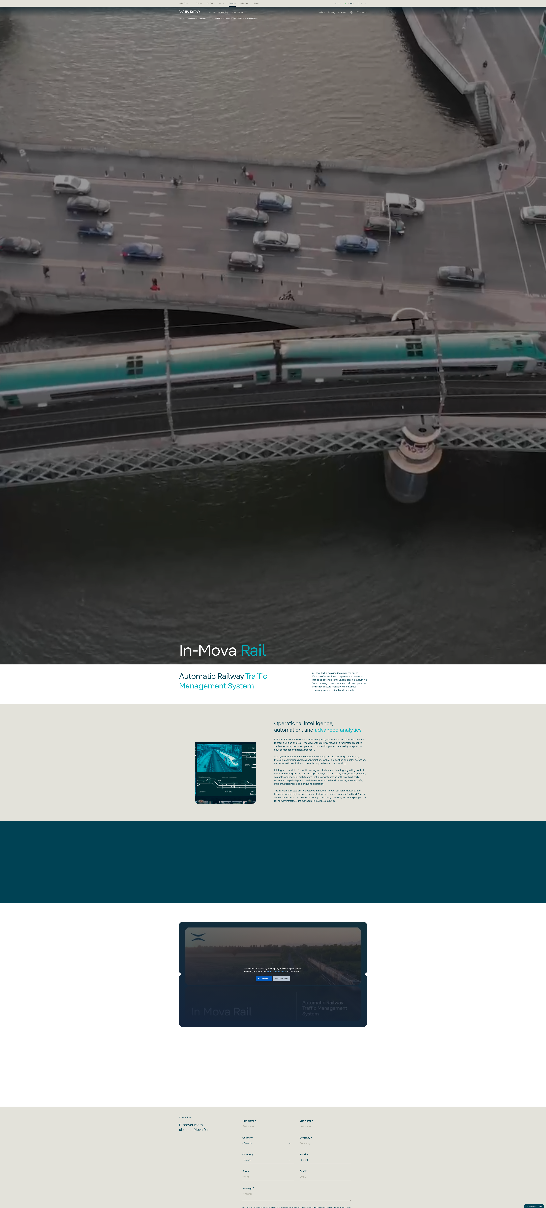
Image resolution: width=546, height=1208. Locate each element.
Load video (265, 978)
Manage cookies (535, 1206)
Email (303, 1171)
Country (247, 1137)
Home (181, 18)
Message (247, 1188)
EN (362, 3)
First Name (248, 1120)
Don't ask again (281, 978)
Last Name (305, 1120)
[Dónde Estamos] (351, 12)
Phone (246, 1171)
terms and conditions (276, 971)
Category (247, 1154)
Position (304, 1154)
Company (305, 1137)
